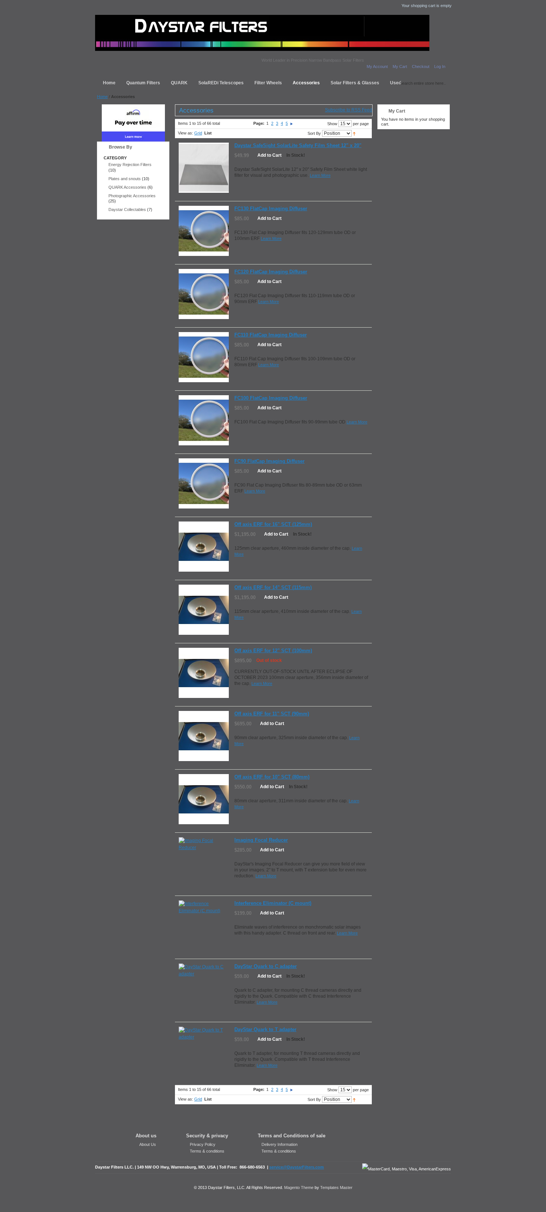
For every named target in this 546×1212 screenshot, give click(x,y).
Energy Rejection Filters (130, 164)
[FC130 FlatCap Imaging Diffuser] (204, 231)
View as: (185, 133)
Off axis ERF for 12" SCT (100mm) (273, 650)
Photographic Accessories (132, 196)
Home (102, 96)
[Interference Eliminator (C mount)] (204, 925)
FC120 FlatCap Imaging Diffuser (270, 271)
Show (332, 123)
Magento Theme (298, 1187)
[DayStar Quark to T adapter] (204, 1052)
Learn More (320, 175)
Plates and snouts (124, 178)
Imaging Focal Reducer (261, 840)
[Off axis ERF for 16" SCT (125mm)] (204, 546)
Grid (198, 133)
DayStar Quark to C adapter (265, 966)
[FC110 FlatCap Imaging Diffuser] (204, 357)
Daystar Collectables (127, 209)
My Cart (400, 66)
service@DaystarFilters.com (296, 1167)
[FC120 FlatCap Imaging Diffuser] (204, 294)
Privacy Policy (202, 1144)
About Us (147, 1144)
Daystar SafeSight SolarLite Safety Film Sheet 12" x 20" (297, 145)
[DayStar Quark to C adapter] (204, 989)
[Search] (394, 82)
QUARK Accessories (127, 187)
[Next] (291, 123)
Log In (439, 66)
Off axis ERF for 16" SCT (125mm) (273, 524)
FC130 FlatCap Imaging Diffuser (270, 208)
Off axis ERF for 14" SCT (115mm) (273, 587)
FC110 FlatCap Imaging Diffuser (270, 335)
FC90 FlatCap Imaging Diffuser (269, 461)
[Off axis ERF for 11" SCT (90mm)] (204, 736)
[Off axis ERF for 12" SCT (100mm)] (204, 673)
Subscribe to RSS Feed (348, 110)
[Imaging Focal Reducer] (204, 862)
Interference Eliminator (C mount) (272, 903)
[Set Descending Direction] (354, 133)
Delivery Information (279, 1144)
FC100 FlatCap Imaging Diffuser (270, 398)
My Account (377, 66)
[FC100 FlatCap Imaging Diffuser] (204, 420)
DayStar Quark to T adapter (265, 1029)
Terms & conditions (207, 1151)
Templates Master (336, 1187)
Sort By (314, 133)
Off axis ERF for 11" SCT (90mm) (271, 714)
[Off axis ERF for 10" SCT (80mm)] (204, 799)
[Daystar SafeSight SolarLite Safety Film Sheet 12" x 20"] (204, 168)
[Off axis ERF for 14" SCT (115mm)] (204, 610)
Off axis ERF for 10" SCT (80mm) (271, 777)
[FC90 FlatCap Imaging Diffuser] (204, 483)
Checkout (420, 66)
